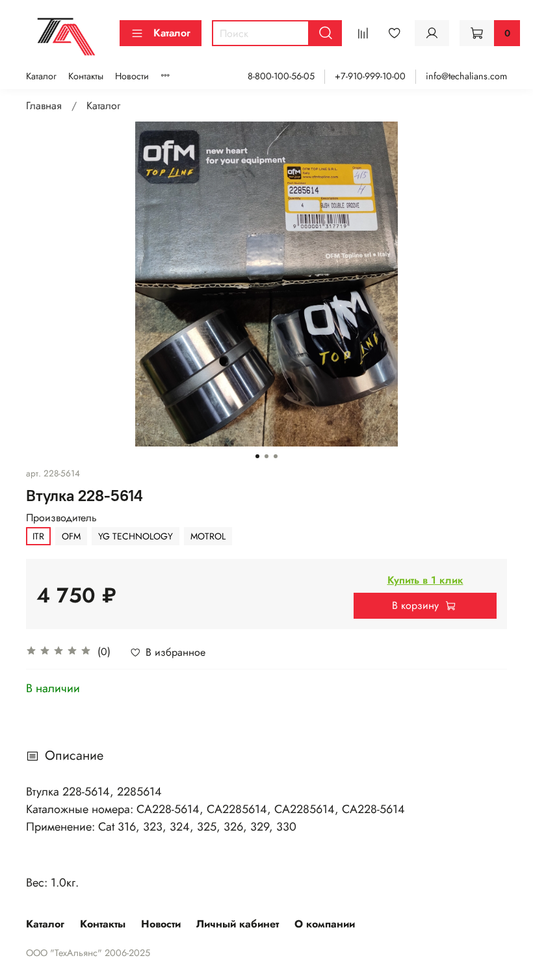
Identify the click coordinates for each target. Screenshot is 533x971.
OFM (71, 536)
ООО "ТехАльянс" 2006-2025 (88, 952)
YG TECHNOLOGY (135, 536)
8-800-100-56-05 (281, 76)
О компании (324, 923)
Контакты (85, 76)
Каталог (171, 32)
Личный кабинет (237, 923)
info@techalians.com (466, 76)
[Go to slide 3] (276, 456)
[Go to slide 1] (257, 456)
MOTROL (208, 536)
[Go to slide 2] (266, 456)
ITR (38, 536)
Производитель (61, 517)
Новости (132, 76)
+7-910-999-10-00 (370, 76)
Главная (44, 105)
